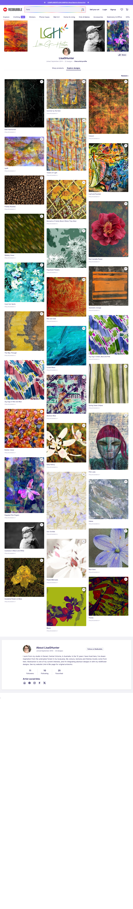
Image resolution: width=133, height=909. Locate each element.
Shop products (58, 68)
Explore (6, 17)
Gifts (128, 17)
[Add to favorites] (41, 81)
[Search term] (83, 9)
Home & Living (69, 17)
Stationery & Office (114, 17)
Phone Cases (44, 17)
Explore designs (73, 68)
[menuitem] (6, 17)
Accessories (98, 17)
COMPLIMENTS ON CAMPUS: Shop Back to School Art (66, 2)
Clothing (18, 17)
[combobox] (55, 9)
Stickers (32, 17)
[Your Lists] (121, 9)
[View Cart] (127, 9)
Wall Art (56, 17)
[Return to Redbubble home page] (12, 9)
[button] (66, 2)
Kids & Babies (84, 17)
